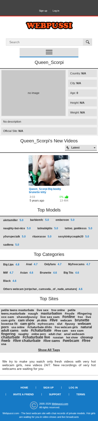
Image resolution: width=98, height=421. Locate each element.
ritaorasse (42, 236)
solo (24, 330)
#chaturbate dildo (39, 327)
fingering (8, 334)
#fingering (84, 313)
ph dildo (42, 320)
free (80, 317)
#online (68, 317)
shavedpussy (27, 317)
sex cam (77, 330)
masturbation (51, 313)
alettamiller (13, 220)
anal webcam (74, 334)
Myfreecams (79, 264)
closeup (86, 337)
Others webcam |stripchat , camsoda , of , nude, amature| (43, 289)
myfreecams (46, 323)
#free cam (61, 330)
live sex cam (49, 317)
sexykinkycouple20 (73, 236)
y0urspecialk (14, 236)
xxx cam (7, 317)
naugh (33, 313)
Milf (8, 272)
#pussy (70, 323)
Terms (80, 394)
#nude (70, 313)
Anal (32, 264)
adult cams (9, 330)
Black (9, 280)
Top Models (49, 209)
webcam (66, 320)
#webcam (71, 341)
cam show (26, 320)
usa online (18, 327)
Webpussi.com (60, 403)
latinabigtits (47, 228)
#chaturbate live (36, 337)
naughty (23, 334)
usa (3, 344)
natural (86, 327)
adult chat (55, 334)
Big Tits (71, 272)
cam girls (27, 323)
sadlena (11, 244)
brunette (82, 320)
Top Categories (49, 254)
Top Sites (49, 298)
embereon (65, 220)
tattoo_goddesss (78, 228)
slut (59, 323)
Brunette (48, 272)
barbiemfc (39, 220)
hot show (72, 337)
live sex (43, 310)
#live (54, 320)
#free (86, 341)
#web (5, 341)
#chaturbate (41, 330)
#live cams (51, 341)
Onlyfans (53, 264)
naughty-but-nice (17, 228)
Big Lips (11, 264)
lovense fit (9, 323)
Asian (26, 272)
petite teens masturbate (17, 310)
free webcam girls (66, 327)
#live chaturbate (27, 341)
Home (24, 387)
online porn (38, 334)
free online (58, 310)
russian (58, 337)
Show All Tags (49, 350)
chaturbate (10, 337)
